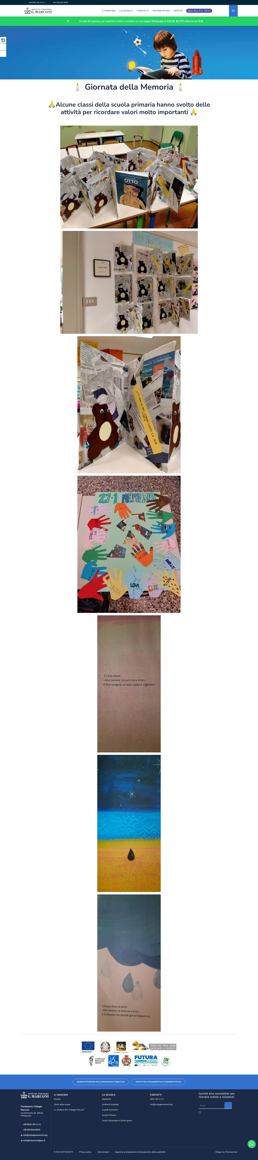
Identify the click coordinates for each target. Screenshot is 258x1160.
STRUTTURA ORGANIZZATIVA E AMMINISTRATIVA (158, 1082)
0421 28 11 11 (157, 1099)
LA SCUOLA (126, 10)
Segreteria (106, 1099)
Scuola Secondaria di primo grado (117, 1120)
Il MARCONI (108, 10)
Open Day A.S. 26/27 (199, 10)
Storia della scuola (62, 1104)
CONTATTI (143, 10)
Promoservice (231, 1152)
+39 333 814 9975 (60, 2)
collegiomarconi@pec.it (34, 1140)
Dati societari (103, 1152)
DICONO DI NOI (161, 10)
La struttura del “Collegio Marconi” (69, 1109)
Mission (57, 1099)
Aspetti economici (110, 1109)
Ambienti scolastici (110, 1104)
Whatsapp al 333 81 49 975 (168, 21)
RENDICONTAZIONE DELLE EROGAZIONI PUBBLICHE (101, 1082)
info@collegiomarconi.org (35, 1135)
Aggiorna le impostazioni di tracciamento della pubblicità (140, 1152)
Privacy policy (85, 1152)
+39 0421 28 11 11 (36, 2)
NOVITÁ (178, 10)
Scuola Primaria (109, 1115)
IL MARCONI (61, 1094)
